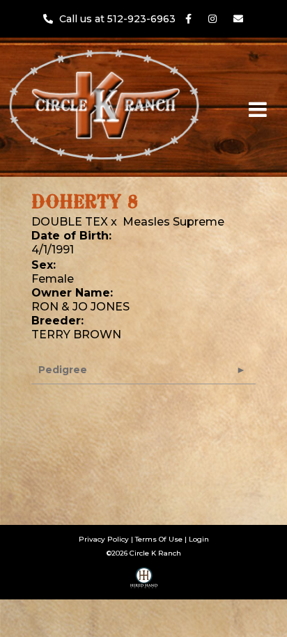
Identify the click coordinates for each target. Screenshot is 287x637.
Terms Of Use (159, 539)
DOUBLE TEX (69, 221)
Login (199, 539)
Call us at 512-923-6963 (118, 19)
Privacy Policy (104, 539)
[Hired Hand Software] (143, 582)
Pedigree (62, 369)
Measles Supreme (173, 221)
